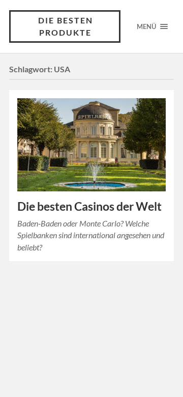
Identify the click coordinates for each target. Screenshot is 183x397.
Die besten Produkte (65, 26)
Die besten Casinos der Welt (89, 206)
